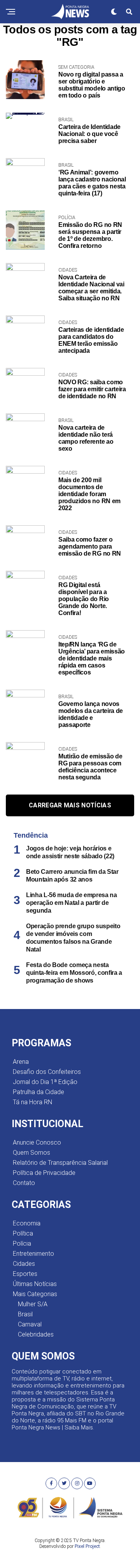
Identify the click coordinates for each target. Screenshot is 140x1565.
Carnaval (30, 1324)
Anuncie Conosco (37, 1142)
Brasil (25, 1314)
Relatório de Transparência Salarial (60, 1162)
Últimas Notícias (35, 1284)
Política (23, 1233)
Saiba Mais (79, 1427)
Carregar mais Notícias (70, 805)
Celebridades (36, 1334)
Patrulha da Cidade (38, 1092)
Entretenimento (33, 1253)
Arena (21, 1061)
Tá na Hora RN (32, 1102)
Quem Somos (31, 1152)
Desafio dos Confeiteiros (47, 1071)
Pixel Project (87, 1546)
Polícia (22, 1243)
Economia (26, 1223)
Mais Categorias (35, 1294)
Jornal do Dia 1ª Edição (45, 1082)
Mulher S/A (32, 1304)
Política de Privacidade (44, 1172)
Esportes (25, 1273)
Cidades (24, 1263)
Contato (24, 1183)
